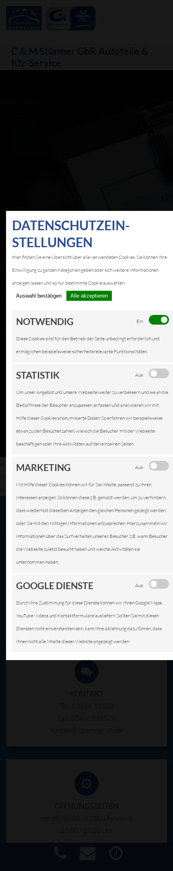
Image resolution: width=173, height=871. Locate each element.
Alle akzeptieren (89, 296)
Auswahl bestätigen (39, 296)
